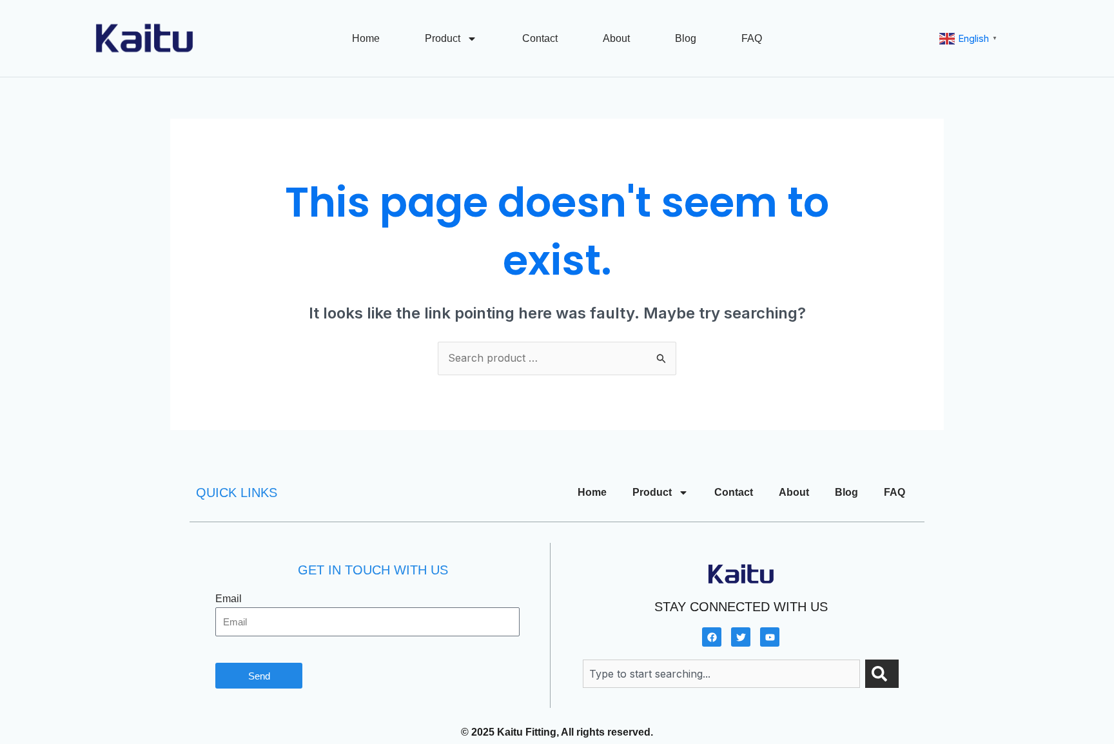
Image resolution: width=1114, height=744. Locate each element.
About (616, 38)
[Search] (882, 674)
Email (228, 598)
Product (442, 38)
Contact (540, 38)
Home (366, 38)
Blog (685, 38)
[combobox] (721, 674)
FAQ (751, 38)
